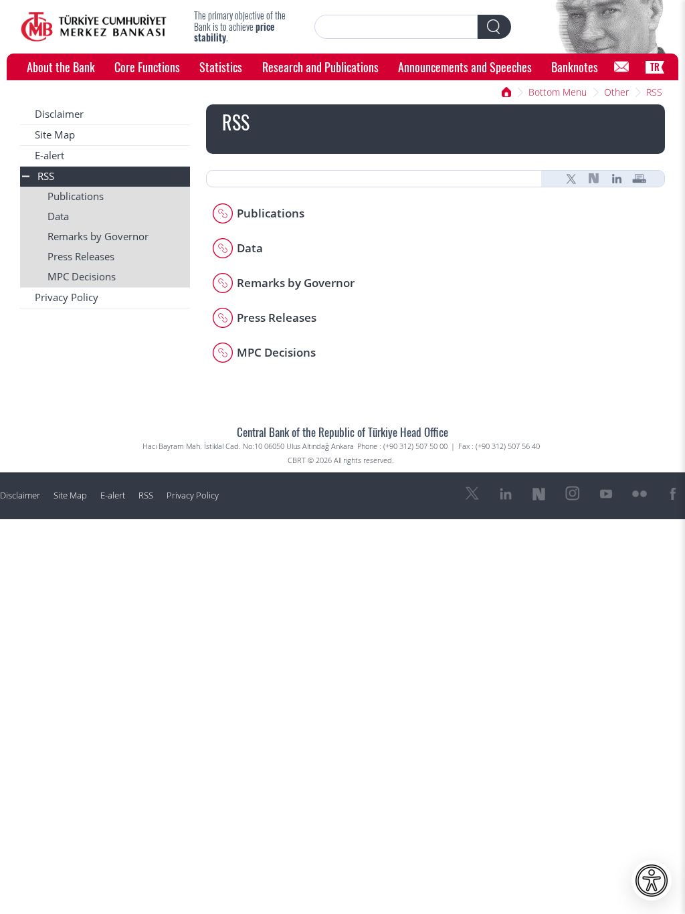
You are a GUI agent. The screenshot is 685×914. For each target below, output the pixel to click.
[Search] (494, 27)
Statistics (220, 67)
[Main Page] (93, 27)
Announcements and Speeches (465, 67)
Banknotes (574, 67)
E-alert (49, 156)
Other (616, 92)
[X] (571, 178)
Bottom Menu (557, 92)
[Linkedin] (616, 178)
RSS (654, 92)
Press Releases (80, 257)
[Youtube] (606, 494)
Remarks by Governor (98, 237)
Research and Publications (320, 67)
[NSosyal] (594, 178)
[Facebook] (673, 494)
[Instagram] (573, 494)
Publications (75, 196)
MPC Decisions (81, 277)
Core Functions (147, 67)
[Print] (639, 178)
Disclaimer (59, 114)
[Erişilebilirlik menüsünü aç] (651, 880)
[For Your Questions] (621, 67)
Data (58, 216)
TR (655, 67)
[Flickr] (639, 494)
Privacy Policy (66, 297)
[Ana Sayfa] (506, 92)
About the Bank (61, 67)
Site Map (55, 135)
